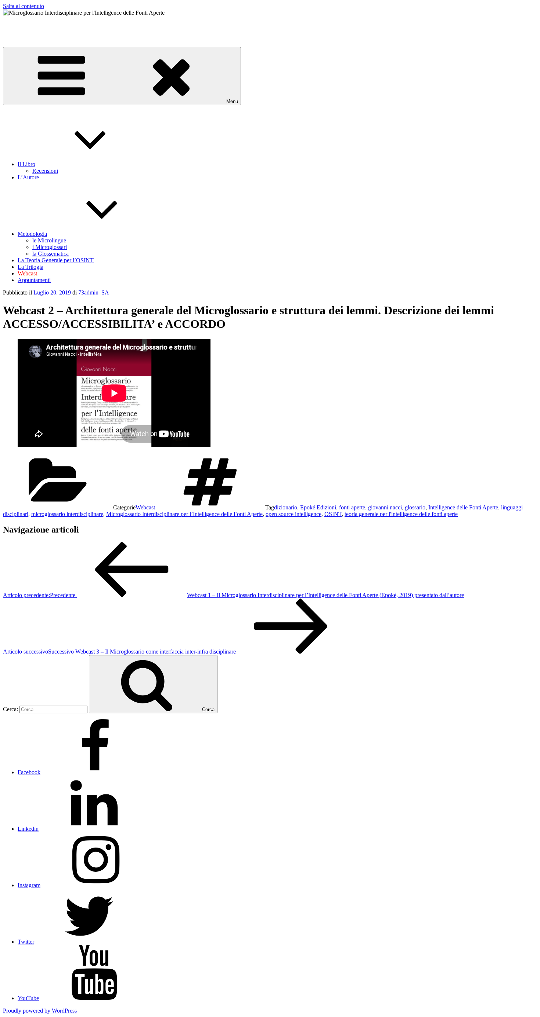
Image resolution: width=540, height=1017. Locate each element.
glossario (415, 507)
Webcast (145, 507)
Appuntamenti (34, 280)
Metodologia (32, 234)
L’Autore (28, 177)
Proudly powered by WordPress (40, 1010)
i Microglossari (49, 247)
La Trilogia (30, 267)
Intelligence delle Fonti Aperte (463, 507)
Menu (232, 101)
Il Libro (26, 164)
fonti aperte (352, 507)
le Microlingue (49, 240)
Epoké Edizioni (318, 507)
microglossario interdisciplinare (67, 514)
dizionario (285, 507)
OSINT (333, 514)
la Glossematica (50, 253)
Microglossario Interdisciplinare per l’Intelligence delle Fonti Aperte (184, 514)
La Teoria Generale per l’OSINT (56, 260)
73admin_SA (93, 292)
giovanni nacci (385, 507)
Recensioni (45, 171)
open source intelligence (293, 514)
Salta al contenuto (23, 6)
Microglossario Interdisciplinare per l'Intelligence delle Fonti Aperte (81, 25)
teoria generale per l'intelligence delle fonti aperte (401, 514)
